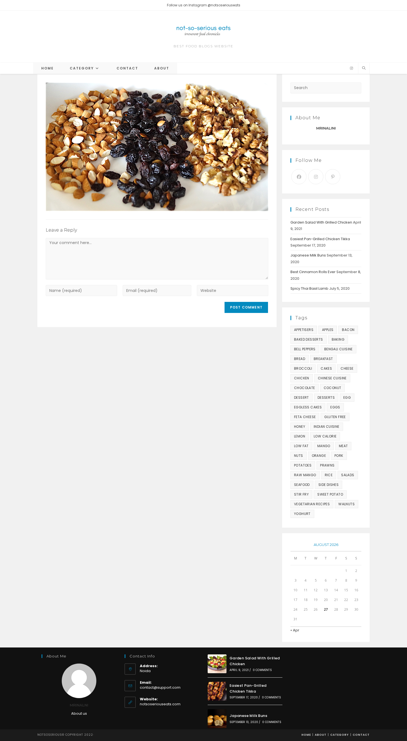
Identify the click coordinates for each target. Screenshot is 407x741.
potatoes (302, 465)
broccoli (303, 368)
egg (347, 397)
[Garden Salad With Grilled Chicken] (217, 663)
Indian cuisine (326, 426)
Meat (343, 446)
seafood (302, 484)
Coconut (332, 387)
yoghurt (302, 513)
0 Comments (262, 670)
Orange (319, 455)
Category (339, 735)
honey (299, 426)
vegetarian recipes (312, 504)
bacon (348, 329)
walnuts (346, 504)
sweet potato (330, 494)
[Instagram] (351, 68)
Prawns (327, 465)
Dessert (301, 397)
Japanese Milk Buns (308, 255)
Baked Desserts (308, 339)
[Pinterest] (332, 176)
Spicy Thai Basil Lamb (309, 288)
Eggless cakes (308, 407)
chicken (301, 378)
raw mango (305, 475)
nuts (298, 455)
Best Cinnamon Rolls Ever (313, 271)
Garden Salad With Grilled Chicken (321, 222)
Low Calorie (325, 436)
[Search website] (364, 68)
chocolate (304, 387)
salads (347, 475)
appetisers (303, 329)
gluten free (335, 416)
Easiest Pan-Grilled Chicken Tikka (320, 239)
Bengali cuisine (338, 349)
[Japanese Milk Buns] (217, 718)
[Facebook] (298, 176)
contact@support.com (160, 687)
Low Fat (301, 446)
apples (327, 329)
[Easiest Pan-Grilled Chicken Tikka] (217, 691)
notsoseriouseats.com (160, 704)
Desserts (326, 397)
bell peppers (305, 349)
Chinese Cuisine (332, 378)
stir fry (301, 494)
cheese (347, 368)
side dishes (328, 484)
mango (323, 446)
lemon (299, 436)
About (320, 735)
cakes (326, 368)
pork (338, 455)
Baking (338, 339)
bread (299, 358)
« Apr (294, 630)
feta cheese (305, 416)
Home (306, 735)
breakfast (323, 358)
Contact (361, 735)
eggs (335, 407)
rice (329, 475)
